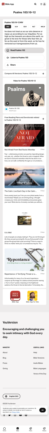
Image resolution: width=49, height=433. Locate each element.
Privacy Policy (16, 412)
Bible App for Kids (32, 302)
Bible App (15, 302)
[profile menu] (43, 4)
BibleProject (12, 111)
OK (42, 410)
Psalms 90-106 (16, 108)
